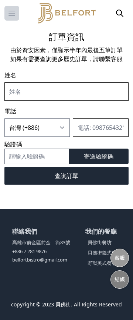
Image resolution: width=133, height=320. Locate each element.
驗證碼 (13, 144)
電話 (10, 111)
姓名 (10, 75)
